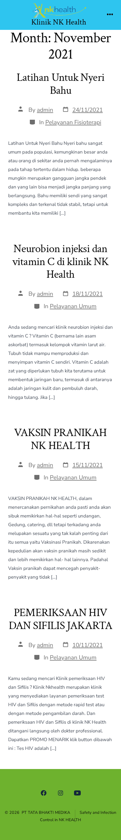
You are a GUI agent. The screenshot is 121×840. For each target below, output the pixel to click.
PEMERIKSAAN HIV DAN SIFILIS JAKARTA (61, 619)
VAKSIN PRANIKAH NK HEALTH (60, 439)
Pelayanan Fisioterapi (73, 122)
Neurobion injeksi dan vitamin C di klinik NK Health (60, 261)
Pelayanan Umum (73, 306)
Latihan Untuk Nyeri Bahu (60, 84)
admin (45, 110)
